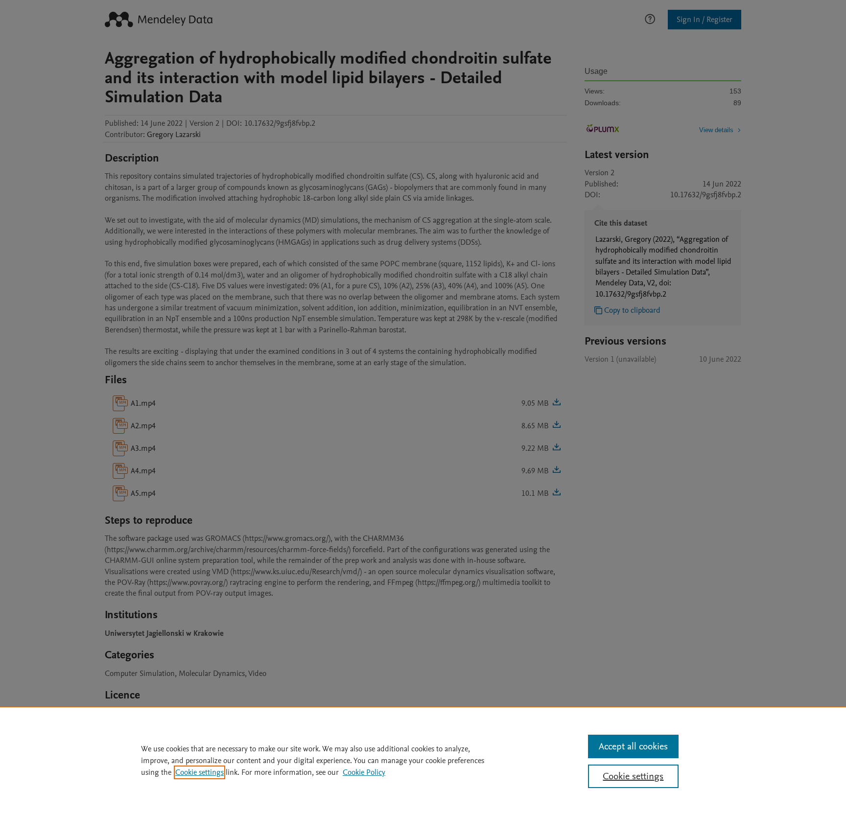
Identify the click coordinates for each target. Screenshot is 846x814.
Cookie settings (199, 772)
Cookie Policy (364, 772)
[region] (423, 760)
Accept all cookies (633, 746)
